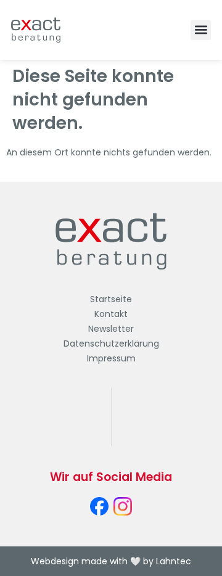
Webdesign (55, 561)
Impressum (111, 358)
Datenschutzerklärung (111, 343)
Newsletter (111, 329)
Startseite (111, 299)
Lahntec (173, 561)
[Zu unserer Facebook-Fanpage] (99, 506)
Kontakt (111, 314)
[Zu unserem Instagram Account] (122, 506)
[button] (201, 30)
